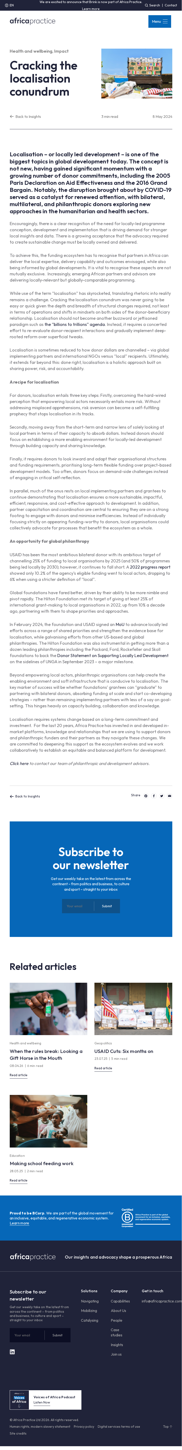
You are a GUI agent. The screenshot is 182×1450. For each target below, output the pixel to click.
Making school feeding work (42, 1163)
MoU (120, 624)
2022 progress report (150, 567)
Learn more (91, 9)
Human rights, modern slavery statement (40, 1426)
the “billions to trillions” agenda (74, 324)
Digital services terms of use (119, 1426)
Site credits (18, 1433)
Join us (116, 1354)
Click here (19, 763)
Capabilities (120, 1301)
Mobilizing (89, 1310)
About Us (118, 1310)
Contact (171, 5)
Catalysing (89, 1320)
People (116, 1320)
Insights (117, 1344)
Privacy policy (84, 1426)
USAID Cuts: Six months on (123, 1051)
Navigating (90, 1301)
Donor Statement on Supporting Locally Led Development (113, 655)
